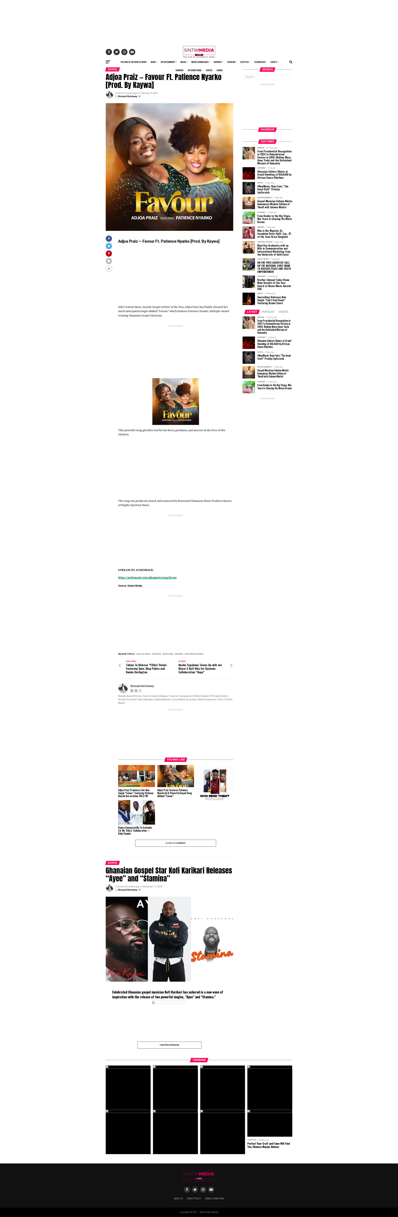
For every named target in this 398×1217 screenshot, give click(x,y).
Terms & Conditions (214, 1198)
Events (274, 62)
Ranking (179, 70)
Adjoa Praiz (144, 654)
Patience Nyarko (194, 654)
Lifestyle (244, 62)
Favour (157, 654)
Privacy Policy (194, 1198)
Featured (168, 654)
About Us (178, 1198)
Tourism (231, 62)
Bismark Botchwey (127, 96)
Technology (259, 62)
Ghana (219, 70)
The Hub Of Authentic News (133, 62)
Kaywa (179, 654)
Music (183, 62)
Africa (209, 70)
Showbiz (218, 62)
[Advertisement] (199, 22)
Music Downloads (199, 62)
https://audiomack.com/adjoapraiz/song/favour (147, 577)
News (153, 62)
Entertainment (168, 62)
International (195, 70)
